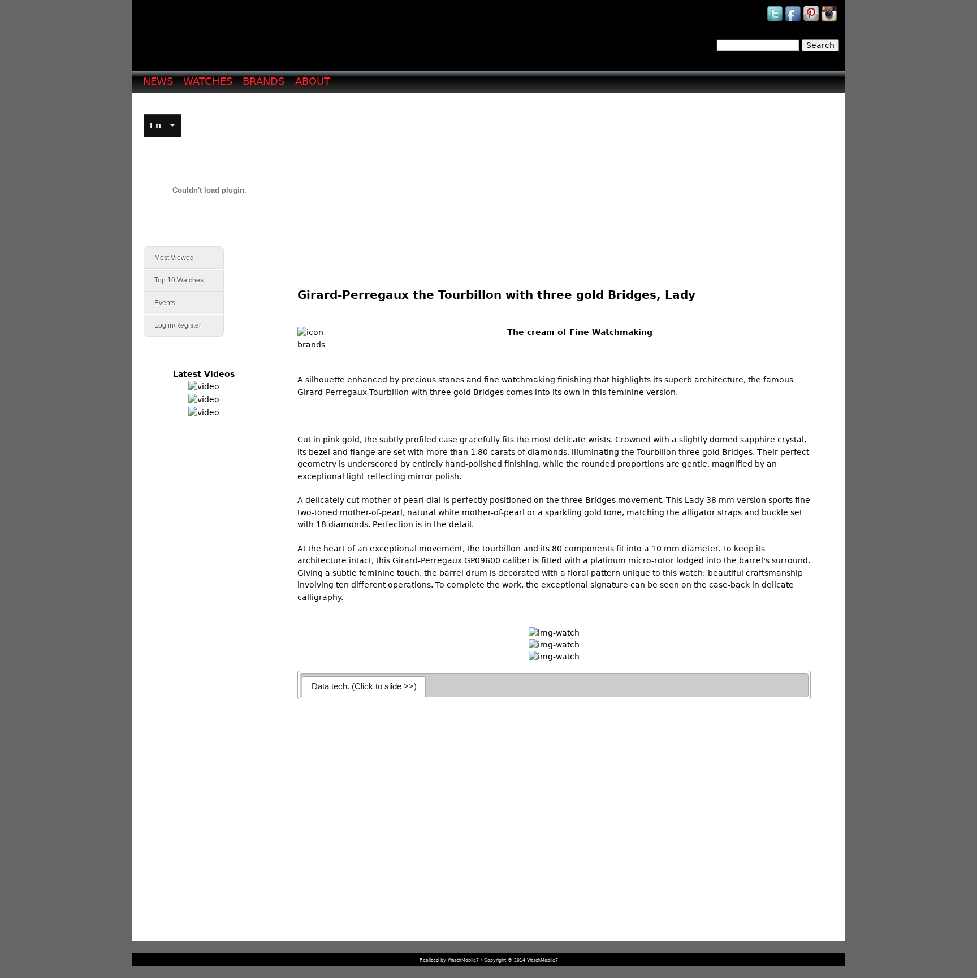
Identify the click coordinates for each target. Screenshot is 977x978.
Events (159, 303)
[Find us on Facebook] (794, 20)
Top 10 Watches (179, 280)
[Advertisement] (558, 181)
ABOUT (312, 81)
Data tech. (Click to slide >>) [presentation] (364, 686)
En (155, 125)
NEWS (158, 81)
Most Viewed (174, 258)
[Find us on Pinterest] (812, 20)
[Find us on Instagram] (830, 20)
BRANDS (263, 81)
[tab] (364, 686)
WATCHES (207, 81)
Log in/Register (177, 325)
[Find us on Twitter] (776, 20)
